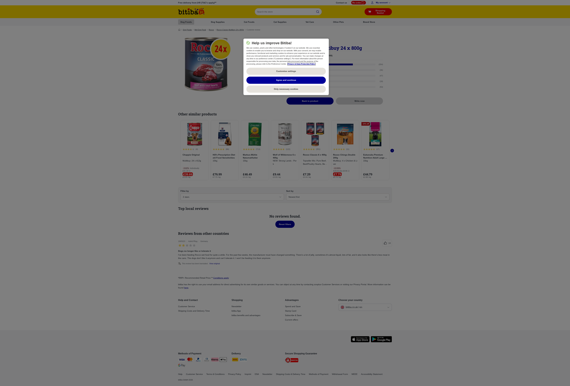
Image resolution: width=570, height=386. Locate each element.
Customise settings (286, 71)
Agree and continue (286, 80)
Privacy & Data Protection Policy (301, 64)
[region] (286, 67)
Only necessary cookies (286, 89)
